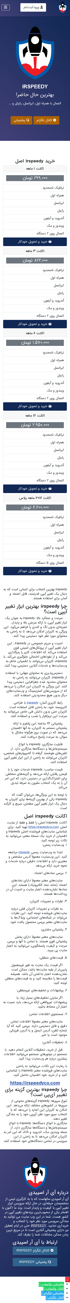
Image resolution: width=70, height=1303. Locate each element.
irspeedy (32, 702)
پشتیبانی (20, 120)
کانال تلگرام (45, 120)
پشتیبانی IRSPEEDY (33, 1262)
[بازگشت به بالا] (6, 1296)
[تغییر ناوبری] (5, 7)
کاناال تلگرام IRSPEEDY (33, 1250)
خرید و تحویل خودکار (33, 241)
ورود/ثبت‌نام (32, 7)
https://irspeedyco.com (43, 827)
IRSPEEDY (38, 1225)
